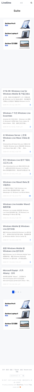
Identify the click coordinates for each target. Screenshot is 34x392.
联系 (7, 369)
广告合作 (16, 369)
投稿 (11, 369)
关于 (3, 369)
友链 (21, 369)
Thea (30, 385)
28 (30, 196)
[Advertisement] (17, 66)
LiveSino (6, 2)
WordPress (20, 385)
